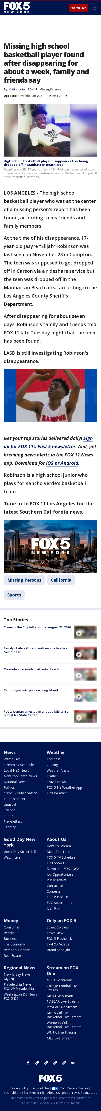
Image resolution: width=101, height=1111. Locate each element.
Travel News (56, 781)
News (10, 752)
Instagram (37, 1063)
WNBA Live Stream (61, 1032)
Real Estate (12, 955)
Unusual (10, 804)
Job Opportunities (60, 874)
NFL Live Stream (59, 980)
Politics (9, 787)
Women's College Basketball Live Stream (64, 1024)
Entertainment (14, 798)
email (73, 1063)
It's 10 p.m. (55, 908)
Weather (56, 752)
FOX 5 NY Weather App (64, 787)
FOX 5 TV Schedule (61, 857)
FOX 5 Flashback (59, 938)
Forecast (53, 759)
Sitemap (10, 827)
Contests (53, 891)
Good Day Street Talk (20, 851)
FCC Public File (58, 897)
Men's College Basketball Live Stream (64, 1014)
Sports (14, 595)
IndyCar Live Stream (62, 1007)
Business (10, 938)
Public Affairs (56, 880)
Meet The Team (59, 851)
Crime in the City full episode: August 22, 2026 (37, 627)
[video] (85, 632)
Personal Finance (17, 950)
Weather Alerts (58, 770)
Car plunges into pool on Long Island (31, 690)
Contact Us (55, 885)
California (61, 580)
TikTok (46, 1063)
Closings (53, 764)
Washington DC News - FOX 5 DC (21, 996)
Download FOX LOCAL (64, 868)
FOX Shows (55, 863)
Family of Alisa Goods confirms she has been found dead (36, 650)
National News (15, 781)
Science (9, 810)
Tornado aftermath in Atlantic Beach (31, 669)
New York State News (20, 776)
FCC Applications (59, 902)
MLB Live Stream (60, 995)
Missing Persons (50, 89)
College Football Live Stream (62, 987)
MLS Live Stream (60, 1038)
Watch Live (78, 8)
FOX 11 (32, 89)
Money (11, 920)
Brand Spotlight (58, 950)
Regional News (19, 968)
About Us (56, 839)
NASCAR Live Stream (63, 1001)
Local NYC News (16, 770)
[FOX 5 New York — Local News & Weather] (17, 7)
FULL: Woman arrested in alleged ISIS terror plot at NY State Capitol (37, 713)
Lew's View (55, 933)
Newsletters (13, 821)
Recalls (9, 933)
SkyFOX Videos (58, 944)
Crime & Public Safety (20, 793)
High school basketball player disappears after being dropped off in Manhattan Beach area (46, 163)
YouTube (55, 1063)
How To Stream (59, 846)
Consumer (11, 927)
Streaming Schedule (19, 764)
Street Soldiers (58, 927)
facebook (28, 1063)
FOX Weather (57, 793)
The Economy (14, 944)
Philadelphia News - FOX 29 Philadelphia (19, 986)
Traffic (52, 776)
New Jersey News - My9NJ (18, 976)
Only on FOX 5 (61, 920)
